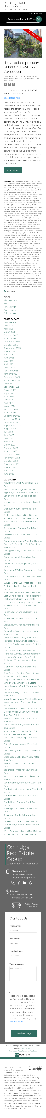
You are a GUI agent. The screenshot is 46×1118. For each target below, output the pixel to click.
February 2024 (11, 409)
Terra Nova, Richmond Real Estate (30, 282)
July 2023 (8, 432)
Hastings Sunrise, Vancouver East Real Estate (19, 231)
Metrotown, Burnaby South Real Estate (23, 708)
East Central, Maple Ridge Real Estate (23, 595)
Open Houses (11, 310)
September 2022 (12, 464)
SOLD (40, 13)
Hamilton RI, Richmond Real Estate (28, 229)
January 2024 (10, 412)
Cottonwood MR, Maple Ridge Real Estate (26, 205)
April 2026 (8, 328)
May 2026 (8, 325)
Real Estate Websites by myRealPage (23, 1051)
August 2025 (10, 351)
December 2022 (12, 454)
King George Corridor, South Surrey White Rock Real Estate (23, 239)
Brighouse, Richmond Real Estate (20, 515)
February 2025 (11, 370)
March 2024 (9, 406)
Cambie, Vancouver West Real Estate (21, 199)
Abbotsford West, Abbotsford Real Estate (25, 181)
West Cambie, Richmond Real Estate (22, 831)
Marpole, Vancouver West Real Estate (21, 248)
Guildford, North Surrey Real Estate (21, 637)
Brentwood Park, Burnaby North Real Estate (18, 188)
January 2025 (10, 373)
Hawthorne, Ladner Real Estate (19, 650)
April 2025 (8, 364)
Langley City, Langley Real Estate (20, 682)
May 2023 (8, 438)
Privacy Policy (26, 1048)
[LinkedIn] (26, 883)
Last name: (14, 938)
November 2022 (12, 457)
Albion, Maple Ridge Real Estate (14, 184)
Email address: (16, 951)
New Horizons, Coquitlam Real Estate (22, 731)
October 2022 (11, 460)
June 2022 (9, 473)
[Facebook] (20, 883)
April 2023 (8, 441)
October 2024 (11, 383)
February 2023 (11, 448)
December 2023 (12, 415)
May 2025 (8, 361)
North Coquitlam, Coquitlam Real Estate (22, 261)
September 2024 (12, 386)
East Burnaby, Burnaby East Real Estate (29, 211)
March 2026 (9, 332)
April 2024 (8, 403)
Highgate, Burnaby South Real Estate (29, 233)
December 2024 (12, 377)
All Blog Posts (10, 300)
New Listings (10, 306)
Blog (6, 303)
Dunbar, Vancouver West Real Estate (22, 582)
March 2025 (9, 367)
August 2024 (10, 390)
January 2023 (10, 451)
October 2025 (11, 344)
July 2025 (8, 354)
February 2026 (11, 335)
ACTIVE (31, 13)
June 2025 (9, 357)
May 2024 (8, 399)
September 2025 (12, 348)
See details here (12, 97)
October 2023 (11, 422)
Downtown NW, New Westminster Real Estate (19, 207)
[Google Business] (31, 883)
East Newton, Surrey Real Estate (26, 216)
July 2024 (8, 393)
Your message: (16, 964)
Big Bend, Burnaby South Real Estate (22, 492)
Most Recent (10, 322)
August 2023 (10, 428)
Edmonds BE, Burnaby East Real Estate (16, 218)
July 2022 (8, 470)
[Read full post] (23, 45)
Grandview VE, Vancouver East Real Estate (21, 79)
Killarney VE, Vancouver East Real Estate (29, 237)
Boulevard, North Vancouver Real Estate (25, 186)
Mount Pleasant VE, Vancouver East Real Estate (19, 257)
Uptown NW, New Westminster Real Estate (18, 285)
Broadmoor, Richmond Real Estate (20, 192)
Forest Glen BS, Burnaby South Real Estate (26, 222)
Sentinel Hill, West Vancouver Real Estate (22, 269)
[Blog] (14, 883)
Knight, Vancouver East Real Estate (16, 241)
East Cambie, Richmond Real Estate (16, 214)
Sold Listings (10, 313)
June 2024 (9, 396)
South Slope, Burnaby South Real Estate (22, 278)
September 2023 (12, 425)
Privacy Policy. (16, 1021)
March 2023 (9, 444)
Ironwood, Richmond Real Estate (14, 235)
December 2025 (12, 341)
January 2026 (10, 338)
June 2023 (9, 435)
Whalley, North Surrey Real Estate (30, 287)
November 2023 (12, 419)
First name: (15, 926)
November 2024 (12, 380)
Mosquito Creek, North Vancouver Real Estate (24, 254)
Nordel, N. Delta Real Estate (17, 734)
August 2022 (10, 467)
